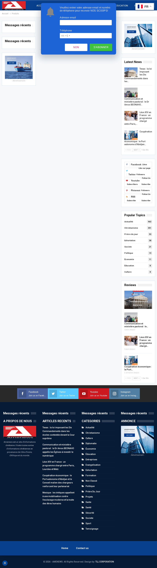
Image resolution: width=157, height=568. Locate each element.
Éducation (129, 265)
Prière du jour (131, 234)
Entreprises (91, 459)
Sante (88, 502)
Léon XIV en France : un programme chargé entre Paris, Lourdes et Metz (58, 465)
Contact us (82, 548)
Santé (88, 507)
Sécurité (90, 513)
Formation (91, 475)
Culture (128, 272)
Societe (128, 247)
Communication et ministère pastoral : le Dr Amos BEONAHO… (136, 102)
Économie (129, 259)
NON (76, 47)
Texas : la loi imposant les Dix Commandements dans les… (138, 299)
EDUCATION (121, 5)
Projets (89, 497)
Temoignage (92, 529)
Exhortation (129, 240)
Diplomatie (91, 443)
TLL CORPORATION (104, 561)
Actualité (128, 221)
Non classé (91, 481)
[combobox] (65, 35)
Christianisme (131, 228)
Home (64, 548)
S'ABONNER (101, 47)
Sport (88, 523)
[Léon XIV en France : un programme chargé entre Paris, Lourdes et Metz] (131, 116)
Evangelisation (93, 465)
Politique (128, 253)
